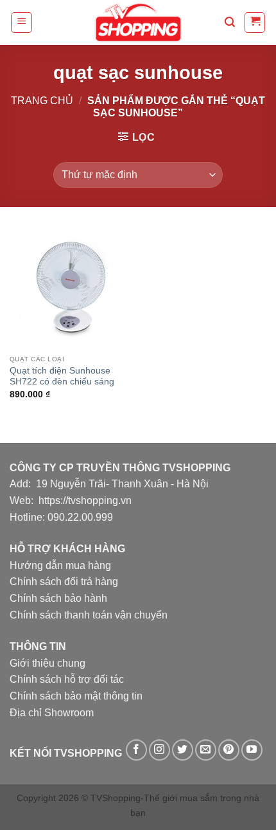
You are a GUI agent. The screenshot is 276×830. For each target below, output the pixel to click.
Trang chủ (42, 100)
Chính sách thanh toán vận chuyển (89, 614)
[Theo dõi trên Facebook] (136, 750)
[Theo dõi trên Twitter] (182, 750)
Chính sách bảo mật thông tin (76, 695)
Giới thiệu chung (47, 663)
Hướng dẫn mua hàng (60, 565)
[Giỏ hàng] (255, 22)
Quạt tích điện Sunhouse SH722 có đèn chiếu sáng (62, 376)
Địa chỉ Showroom (52, 712)
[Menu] (21, 22)
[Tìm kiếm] (230, 22)
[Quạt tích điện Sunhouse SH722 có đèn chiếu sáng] (71, 287)
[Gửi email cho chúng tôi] (205, 750)
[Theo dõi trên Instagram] (159, 750)
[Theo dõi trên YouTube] (252, 750)
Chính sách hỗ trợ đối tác (67, 679)
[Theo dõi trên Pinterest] (228, 750)
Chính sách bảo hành (58, 598)
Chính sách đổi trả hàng (64, 581)
